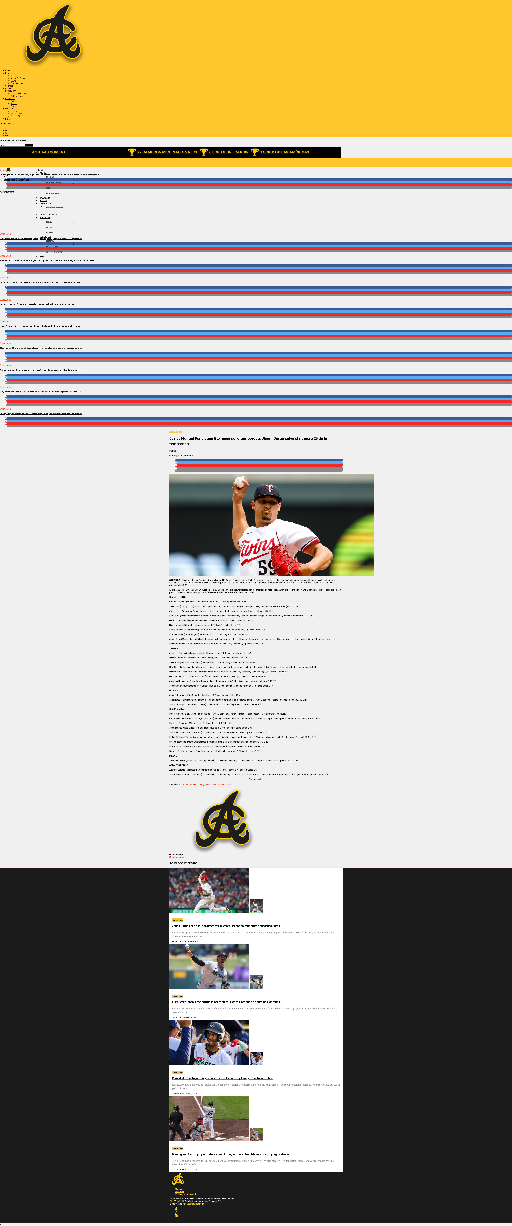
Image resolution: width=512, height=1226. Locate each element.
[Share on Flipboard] (258, 184)
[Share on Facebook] (258, 179)
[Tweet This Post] (258, 182)
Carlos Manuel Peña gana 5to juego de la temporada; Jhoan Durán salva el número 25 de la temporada (49, 174)
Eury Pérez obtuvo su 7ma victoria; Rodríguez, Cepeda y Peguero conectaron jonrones (41, 238)
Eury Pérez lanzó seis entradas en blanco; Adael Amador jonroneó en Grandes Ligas (40, 326)
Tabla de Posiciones (14, 96)
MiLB (224, 784)
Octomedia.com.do (195, 1204)
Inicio (7, 70)
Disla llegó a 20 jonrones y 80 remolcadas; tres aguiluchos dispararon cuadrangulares (41, 348)
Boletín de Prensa (18, 78)
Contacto (179, 1189)
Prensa (8, 73)
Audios (14, 103)
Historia (14, 111)
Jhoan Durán (210, 784)
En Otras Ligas (17, 83)
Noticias (14, 75)
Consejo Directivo (18, 116)
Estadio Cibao (16, 113)
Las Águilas (10, 108)
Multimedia (10, 98)
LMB (219, 784)
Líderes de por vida (19, 93)
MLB (230, 784)
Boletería (179, 1191)
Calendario (9, 86)
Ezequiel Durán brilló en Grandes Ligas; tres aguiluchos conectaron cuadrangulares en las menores (47, 260)
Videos (14, 101)
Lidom (13, 81)
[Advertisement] (80, 212)
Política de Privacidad (185, 1194)
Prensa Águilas (177, 942)
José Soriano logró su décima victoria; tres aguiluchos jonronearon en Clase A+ (38, 304)
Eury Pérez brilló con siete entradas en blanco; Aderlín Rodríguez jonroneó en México (40, 391)
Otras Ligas (5, 234)
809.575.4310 (176, 1201)
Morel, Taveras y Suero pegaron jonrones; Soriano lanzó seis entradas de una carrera (41, 370)
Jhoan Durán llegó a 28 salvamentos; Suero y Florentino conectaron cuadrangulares (40, 282)
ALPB (181, 784)
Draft (7, 119)
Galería (14, 106)
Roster (8, 88)
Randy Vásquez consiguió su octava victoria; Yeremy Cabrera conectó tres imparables (41, 413)
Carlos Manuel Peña (194, 784)
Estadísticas (10, 91)
